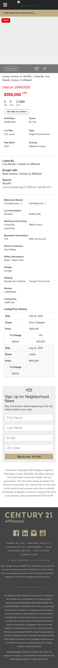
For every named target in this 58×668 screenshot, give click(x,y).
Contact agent (11, 69)
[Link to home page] (29, 5)
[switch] (37, 69)
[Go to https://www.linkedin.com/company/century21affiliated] (25, 533)
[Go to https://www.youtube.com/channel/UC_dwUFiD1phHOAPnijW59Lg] (43, 533)
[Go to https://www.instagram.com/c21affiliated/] (34, 533)
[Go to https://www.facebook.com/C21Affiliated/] (16, 533)
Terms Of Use (15, 543)
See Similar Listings (17, 112)
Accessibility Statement (24, 547)
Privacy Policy (39, 543)
